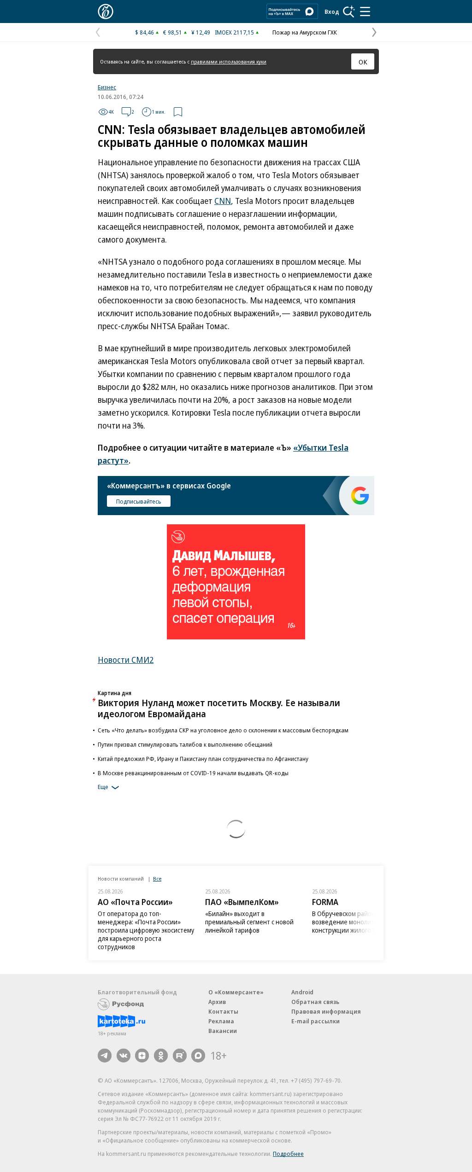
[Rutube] (180, 1055)
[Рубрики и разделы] (365, 11)
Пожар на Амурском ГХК (304, 32)
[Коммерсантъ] (105, 11)
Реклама (221, 1021)
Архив (217, 1002)
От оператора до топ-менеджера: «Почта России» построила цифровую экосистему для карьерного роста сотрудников (146, 930)
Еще (103, 787)
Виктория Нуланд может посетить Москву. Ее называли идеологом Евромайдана (219, 708)
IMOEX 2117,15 (234, 32)
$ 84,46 (144, 32)
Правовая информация (326, 1011)
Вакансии (222, 1031)
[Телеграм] (105, 1055)
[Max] (198, 1055)
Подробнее (288, 1153)
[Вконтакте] (123, 1055)
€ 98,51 (172, 32)
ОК (363, 61)
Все (157, 878)
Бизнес (107, 87)
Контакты (223, 1011)
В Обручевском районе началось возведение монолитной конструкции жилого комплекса (359, 921)
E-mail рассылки (315, 1021)
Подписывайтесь (138, 501)
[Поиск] (349, 11)
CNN (222, 200)
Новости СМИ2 (125, 659)
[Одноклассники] (161, 1055)
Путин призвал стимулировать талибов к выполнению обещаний (185, 744)
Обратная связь (315, 1002)
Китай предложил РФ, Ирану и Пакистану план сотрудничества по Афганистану (203, 758)
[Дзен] (142, 1055)
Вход (331, 11)
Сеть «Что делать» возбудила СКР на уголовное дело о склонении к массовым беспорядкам (223, 730)
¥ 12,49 (200, 32)
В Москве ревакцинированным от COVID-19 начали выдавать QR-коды (193, 773)
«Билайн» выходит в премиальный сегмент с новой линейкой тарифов (249, 921)
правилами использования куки (228, 61)
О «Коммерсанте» (236, 992)
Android (302, 992)
